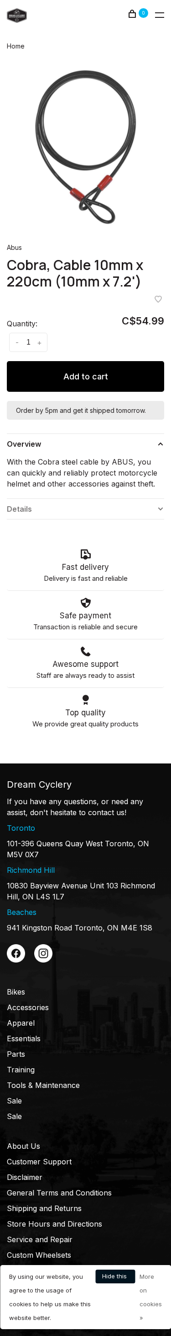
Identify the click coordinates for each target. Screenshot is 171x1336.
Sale (14, 1100)
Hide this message (115, 1277)
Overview (24, 444)
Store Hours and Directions (54, 1223)
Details (19, 509)
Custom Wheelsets (39, 1255)
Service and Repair (40, 1239)
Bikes (16, 991)
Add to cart (85, 376)
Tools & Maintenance (43, 1085)
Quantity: (22, 323)
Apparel (21, 1023)
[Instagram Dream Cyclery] (43, 959)
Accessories (28, 1007)
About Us (23, 1146)
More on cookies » (151, 1297)
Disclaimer (24, 1177)
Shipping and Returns (44, 1208)
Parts (16, 1054)
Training (21, 1069)
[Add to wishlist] (158, 299)
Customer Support (39, 1161)
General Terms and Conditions (59, 1192)
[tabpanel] (85, 146)
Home (16, 46)
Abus (14, 247)
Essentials (24, 1038)
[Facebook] (16, 959)
